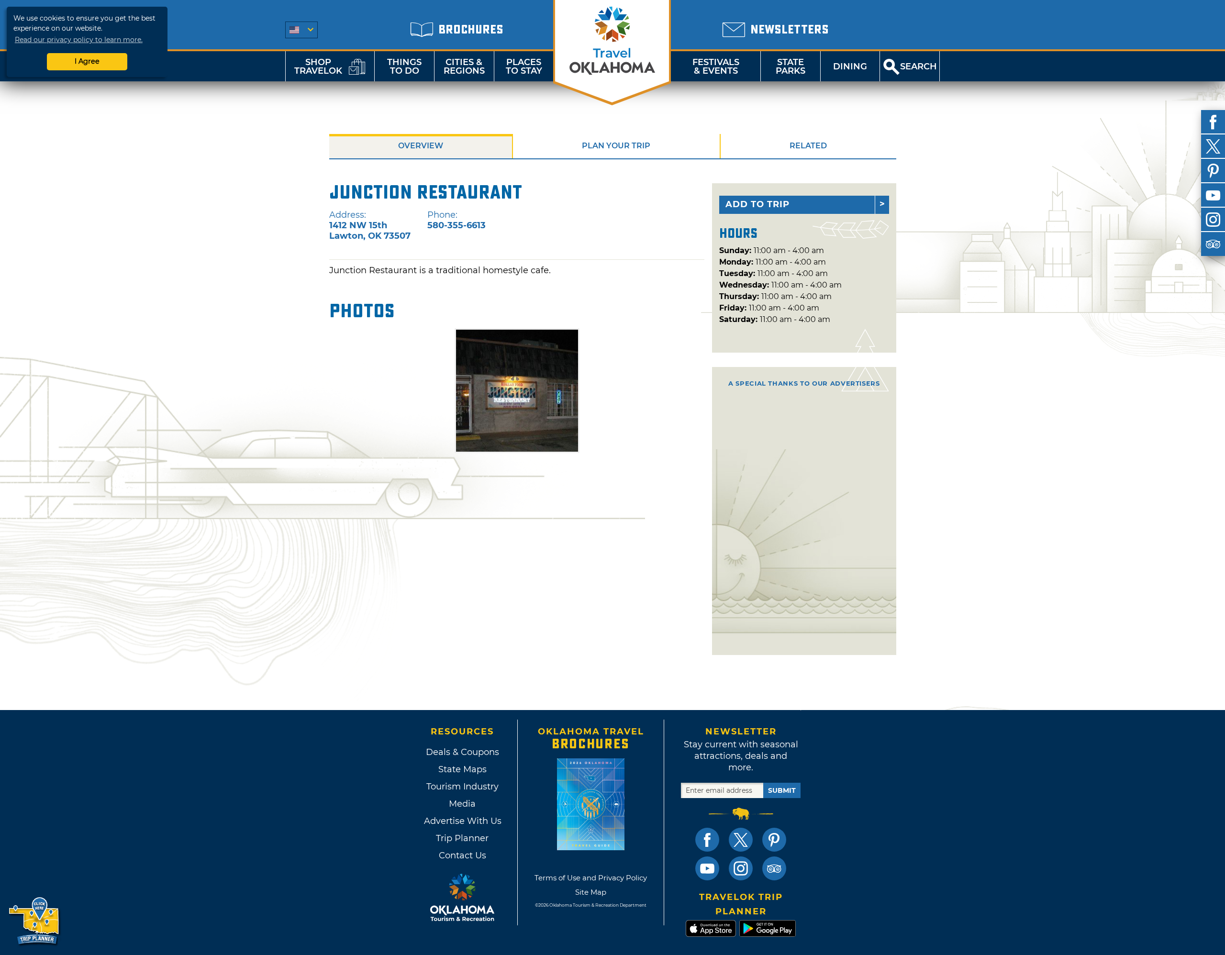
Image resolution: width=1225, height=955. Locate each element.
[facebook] (1213, 122)
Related (808, 145)
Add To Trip (757, 204)
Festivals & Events (715, 66)
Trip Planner (462, 838)
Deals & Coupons (462, 752)
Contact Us (462, 855)
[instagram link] (741, 868)
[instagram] (1213, 220)
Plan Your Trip (616, 145)
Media (462, 804)
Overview (420, 145)
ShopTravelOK (318, 66)
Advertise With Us (462, 821)
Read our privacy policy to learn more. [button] (79, 39)
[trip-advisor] (1213, 244)
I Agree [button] (87, 61)
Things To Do (404, 66)
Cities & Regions (464, 66)
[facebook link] (707, 840)
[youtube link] (707, 868)
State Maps (462, 769)
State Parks (790, 66)
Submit (782, 790)
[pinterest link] (774, 840)
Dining (850, 66)
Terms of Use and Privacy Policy (591, 877)
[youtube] (1213, 195)
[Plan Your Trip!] (34, 921)
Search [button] (918, 66)
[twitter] (1213, 146)
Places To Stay (524, 66)
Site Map (590, 892)
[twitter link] (741, 840)
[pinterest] (1213, 171)
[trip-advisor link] (774, 868)
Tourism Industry (462, 786)
